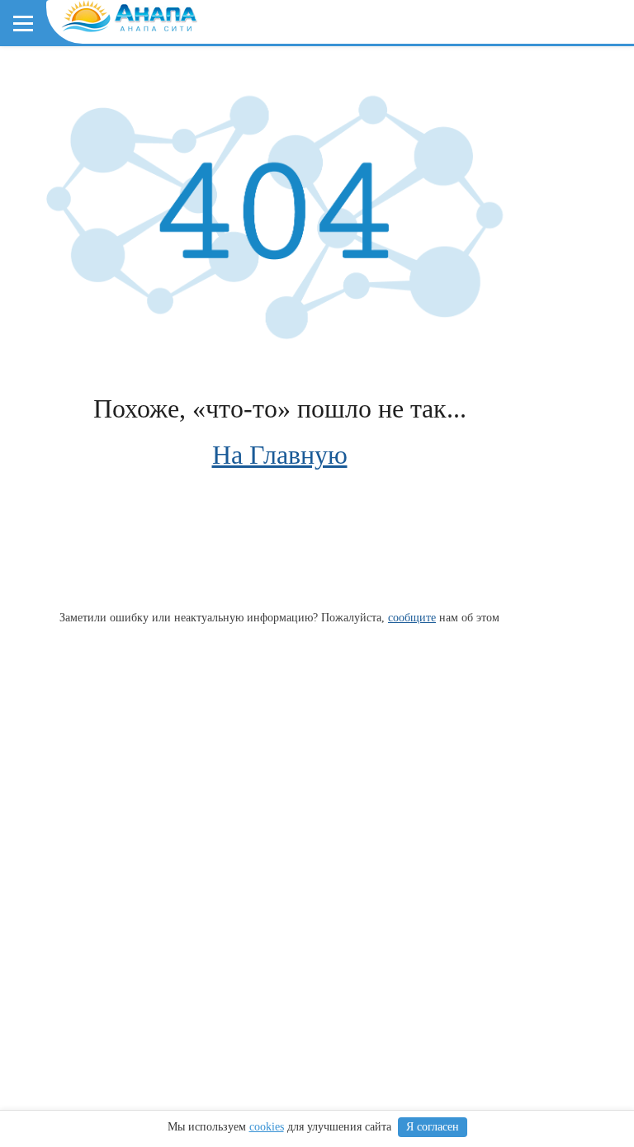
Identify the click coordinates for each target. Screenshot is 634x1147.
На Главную (280, 455)
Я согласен (432, 1127)
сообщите (412, 617)
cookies (266, 1127)
